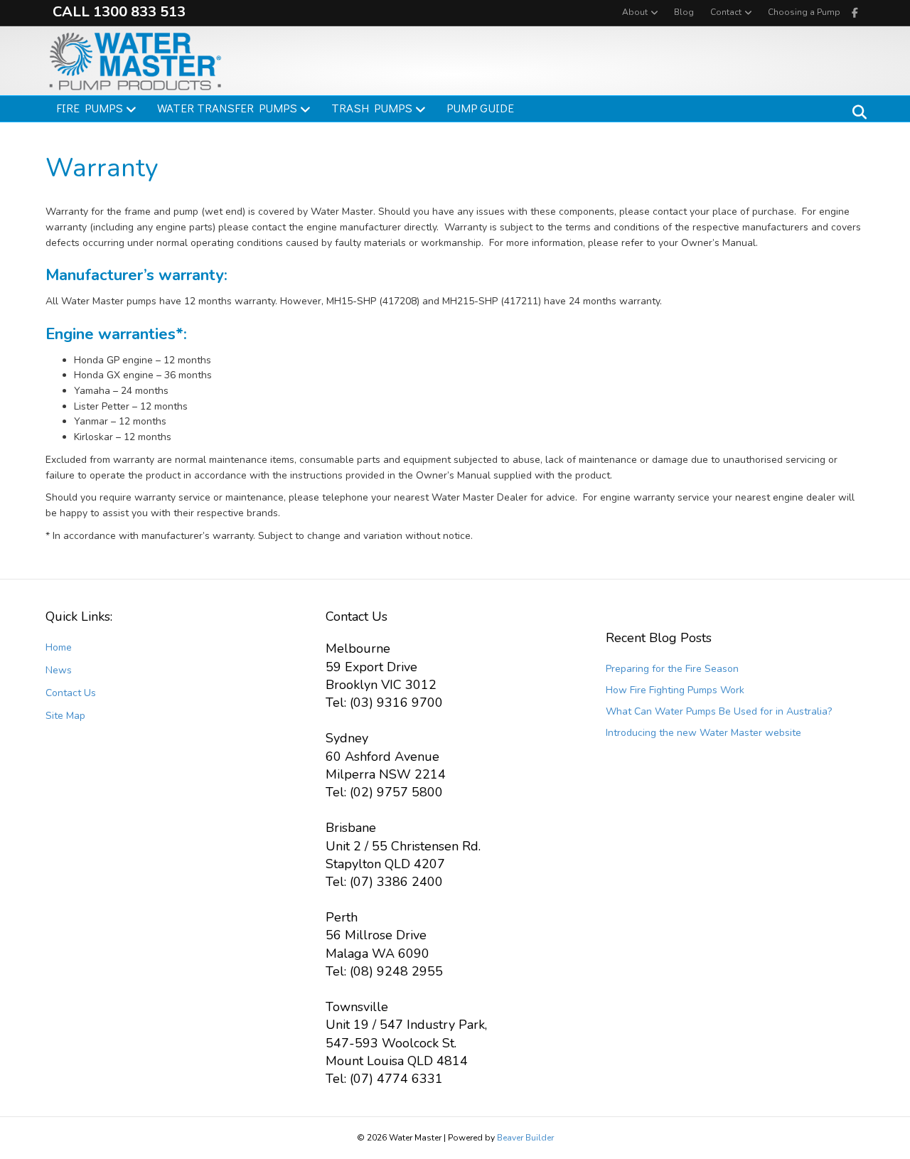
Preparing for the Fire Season (672, 668)
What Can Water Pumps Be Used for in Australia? (719, 711)
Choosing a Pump (804, 12)
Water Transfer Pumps (227, 108)
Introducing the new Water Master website (703, 732)
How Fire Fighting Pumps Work (675, 690)
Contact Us (71, 693)
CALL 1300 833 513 (119, 11)
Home (59, 647)
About (635, 12)
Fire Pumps (89, 108)
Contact (726, 12)
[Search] (855, 112)
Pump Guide (480, 108)
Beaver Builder (525, 1137)
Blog (684, 12)
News (59, 670)
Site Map (65, 715)
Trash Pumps (371, 108)
